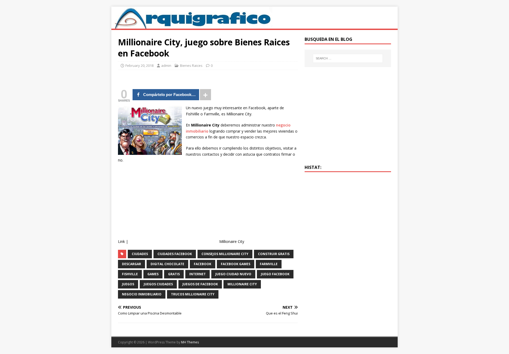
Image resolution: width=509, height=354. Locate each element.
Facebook (202, 264)
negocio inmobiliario (141, 294)
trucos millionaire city (192, 294)
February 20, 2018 (139, 65)
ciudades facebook (174, 254)
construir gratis (273, 254)
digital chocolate (167, 264)
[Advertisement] (173, 206)
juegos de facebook (200, 284)
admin (166, 65)
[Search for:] (348, 58)
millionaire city (242, 284)
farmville (269, 264)
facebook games (235, 264)
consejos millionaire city (224, 254)
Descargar (131, 264)
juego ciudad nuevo (233, 274)
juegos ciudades (158, 284)
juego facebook (275, 274)
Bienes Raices (191, 65)
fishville (130, 274)
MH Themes (190, 342)
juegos (128, 284)
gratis (174, 274)
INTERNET (197, 274)
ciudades (140, 254)
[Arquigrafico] (191, 25)
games (153, 274)
